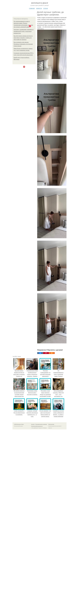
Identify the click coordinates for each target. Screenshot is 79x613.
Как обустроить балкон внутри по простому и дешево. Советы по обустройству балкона (23, 37)
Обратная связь (51, 424)
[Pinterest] (46, 353)
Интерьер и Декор (39, 3)
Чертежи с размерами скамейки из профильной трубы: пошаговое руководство (23, 31)
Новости (39, 8)
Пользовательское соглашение (41, 424)
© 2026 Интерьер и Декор (19, 424)
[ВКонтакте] (40, 353)
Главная (32, 8)
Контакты (33, 424)
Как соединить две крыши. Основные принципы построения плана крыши (23, 44)
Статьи (45, 8)
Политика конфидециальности (37, 426)
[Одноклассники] (52, 353)
